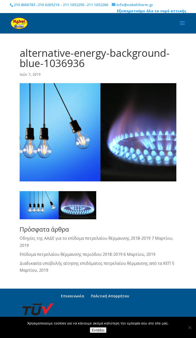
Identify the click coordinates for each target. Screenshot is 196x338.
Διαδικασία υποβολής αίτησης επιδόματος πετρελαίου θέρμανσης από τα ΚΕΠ (95, 263)
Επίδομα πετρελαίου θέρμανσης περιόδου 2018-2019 (71, 254)
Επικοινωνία (72, 295)
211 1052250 (73, 4)
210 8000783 (24, 4)
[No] (189, 327)
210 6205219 (48, 4)
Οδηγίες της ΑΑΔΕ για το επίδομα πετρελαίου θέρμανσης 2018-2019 (85, 238)
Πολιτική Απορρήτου (110, 295)
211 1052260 (97, 4)
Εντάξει (98, 330)
